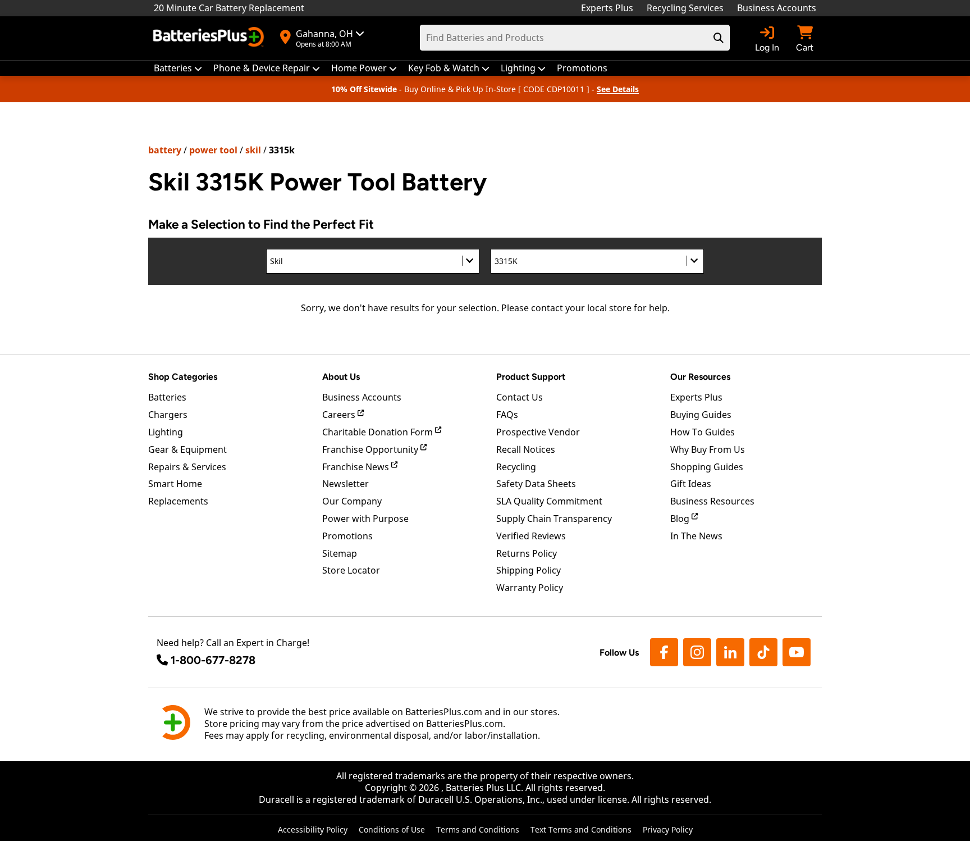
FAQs (507, 414)
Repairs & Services (187, 467)
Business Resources (712, 501)
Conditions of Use (392, 829)
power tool (213, 150)
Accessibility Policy (312, 829)
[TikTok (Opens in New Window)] (763, 652)
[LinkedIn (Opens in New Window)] (730, 652)
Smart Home (175, 484)
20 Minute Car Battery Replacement (229, 8)
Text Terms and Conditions (581, 829)
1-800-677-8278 (213, 660)
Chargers (167, 414)
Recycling (516, 467)
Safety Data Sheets (536, 484)
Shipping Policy (528, 570)
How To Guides (702, 432)
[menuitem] (178, 68)
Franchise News (356, 467)
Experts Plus (607, 8)
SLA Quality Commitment (549, 501)
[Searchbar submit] (718, 37)
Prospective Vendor (538, 432)
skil (253, 150)
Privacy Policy (668, 829)
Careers (340, 414)
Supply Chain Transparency (554, 518)
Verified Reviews (531, 536)
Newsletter (345, 484)
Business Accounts (776, 8)
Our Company (352, 501)
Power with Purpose (365, 518)
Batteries (167, 397)
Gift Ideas (690, 484)
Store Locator (351, 570)
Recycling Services (685, 8)
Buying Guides (700, 414)
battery (164, 150)
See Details (618, 89)
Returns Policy (526, 553)
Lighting (165, 432)
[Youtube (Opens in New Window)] (797, 652)
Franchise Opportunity (371, 449)
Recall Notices (525, 449)
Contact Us (519, 397)
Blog (681, 518)
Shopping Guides (706, 467)
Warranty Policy (529, 587)
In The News (696, 536)
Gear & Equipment (187, 449)
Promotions (347, 536)
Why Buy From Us (707, 449)
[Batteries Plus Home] (210, 38)
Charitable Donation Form (378, 432)
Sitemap (339, 553)
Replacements (178, 501)
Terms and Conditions (477, 829)
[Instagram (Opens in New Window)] (697, 652)
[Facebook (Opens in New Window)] (664, 652)
